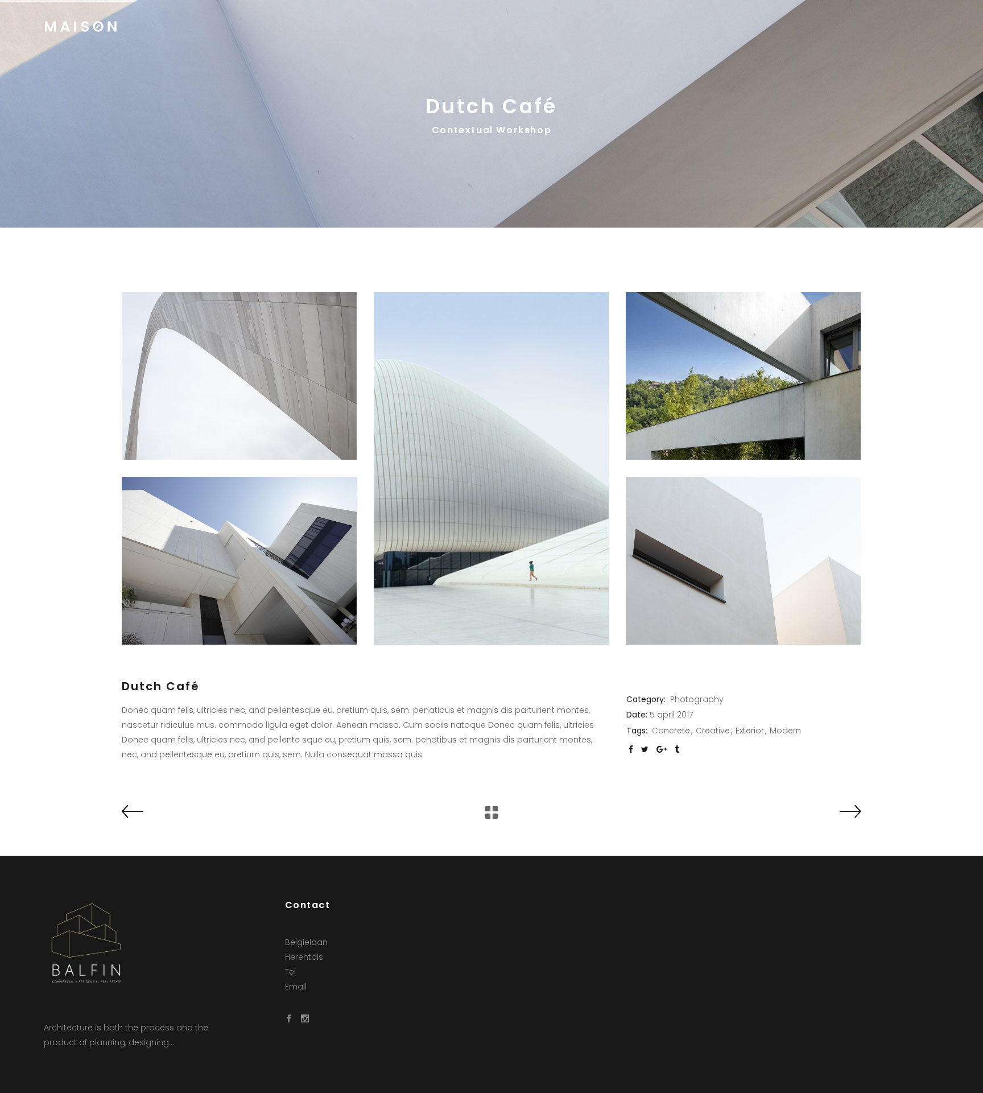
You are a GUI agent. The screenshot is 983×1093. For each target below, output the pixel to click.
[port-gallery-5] (239, 376)
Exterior (750, 730)
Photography (697, 699)
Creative (713, 730)
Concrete (671, 730)
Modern (785, 730)
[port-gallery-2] (743, 376)
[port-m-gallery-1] (491, 468)
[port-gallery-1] (239, 561)
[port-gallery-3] (743, 561)
